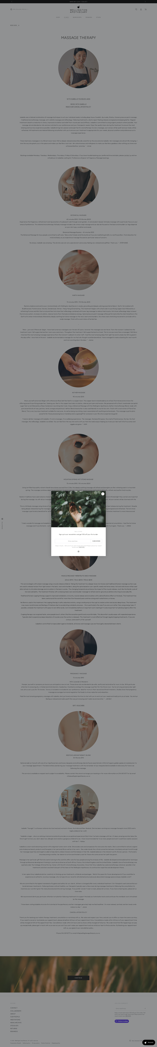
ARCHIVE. (82, 547)
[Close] (103, 494)
